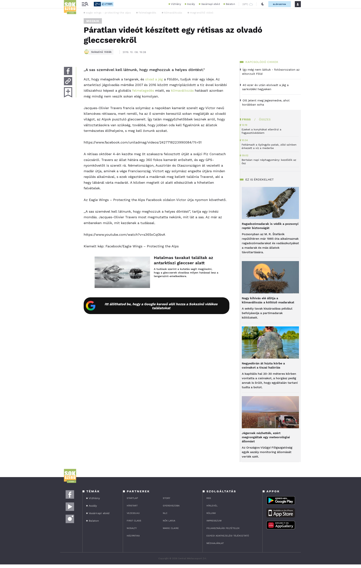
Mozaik (92, 21)
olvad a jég (153, 79)
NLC (165, 513)
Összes (265, 119)
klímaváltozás (173, 12)
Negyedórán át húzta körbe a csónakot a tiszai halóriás (263, 365)
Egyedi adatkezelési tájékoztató (227, 535)
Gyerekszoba (171, 505)
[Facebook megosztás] (68, 71)
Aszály (191, 4)
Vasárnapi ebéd (210, 4)
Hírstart (132, 505)
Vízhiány (176, 4)
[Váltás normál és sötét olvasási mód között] (262, 4)
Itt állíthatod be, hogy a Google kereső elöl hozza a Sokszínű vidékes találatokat (161, 306)
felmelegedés (147, 12)
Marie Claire (171, 528)
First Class (134, 520)
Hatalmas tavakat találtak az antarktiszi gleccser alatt (183, 260)
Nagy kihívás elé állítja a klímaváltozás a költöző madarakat (268, 300)
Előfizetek (279, 4)
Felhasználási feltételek (223, 528)
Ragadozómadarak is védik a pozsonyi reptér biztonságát (270, 226)
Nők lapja (169, 520)
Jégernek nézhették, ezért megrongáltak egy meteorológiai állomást (266, 437)
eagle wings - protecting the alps (108, 12)
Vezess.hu (133, 513)
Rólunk (211, 513)
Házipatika (133, 535)
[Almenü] (85, 4)
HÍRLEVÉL (212, 505)
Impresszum (213, 520)
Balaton (230, 4)
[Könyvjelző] (68, 92)
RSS (208, 498)
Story (166, 498)
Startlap (132, 498)
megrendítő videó (201, 12)
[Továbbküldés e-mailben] (68, 81)
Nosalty (132, 528)
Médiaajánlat (215, 543)
